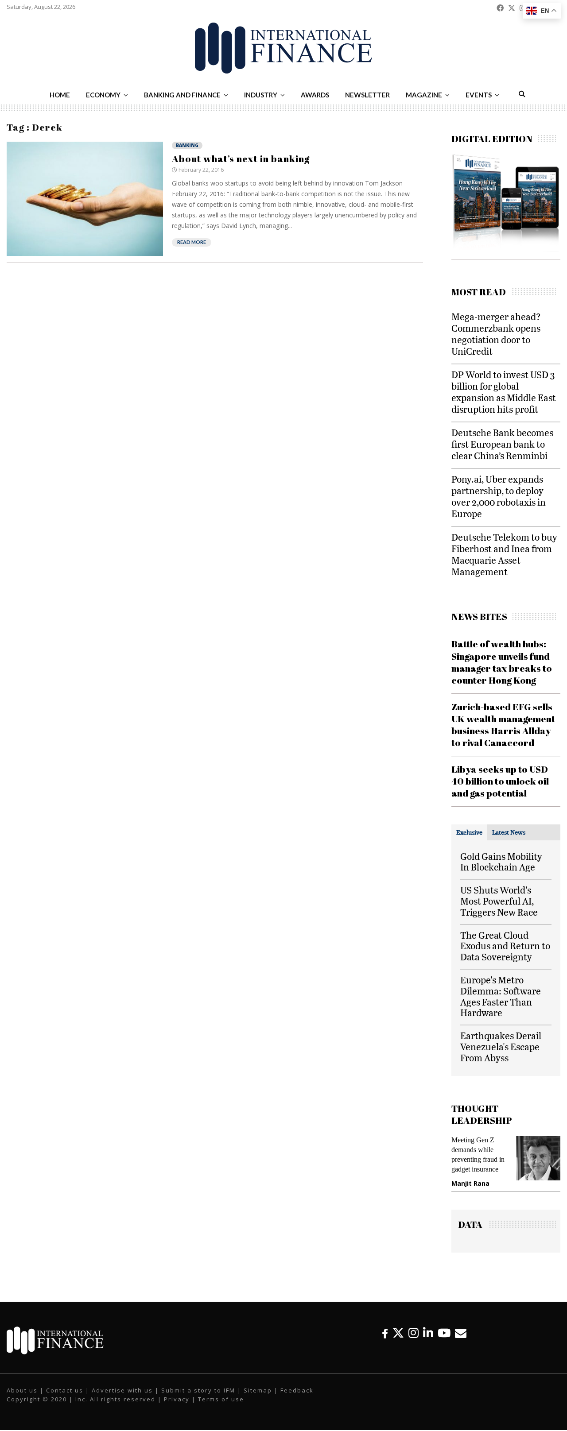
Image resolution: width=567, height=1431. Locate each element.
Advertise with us (122, 1390)
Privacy (177, 1399)
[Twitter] (398, 1333)
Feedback (297, 1390)
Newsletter (367, 95)
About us (22, 1390)
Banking (187, 145)
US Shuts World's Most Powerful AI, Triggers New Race (499, 900)
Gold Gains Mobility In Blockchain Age (501, 862)
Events (479, 95)
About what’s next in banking (241, 158)
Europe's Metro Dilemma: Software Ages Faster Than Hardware (500, 996)
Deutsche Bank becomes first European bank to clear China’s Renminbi (502, 444)
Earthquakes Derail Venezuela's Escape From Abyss (500, 1046)
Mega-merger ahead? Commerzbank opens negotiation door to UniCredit (496, 333)
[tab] (469, 832)
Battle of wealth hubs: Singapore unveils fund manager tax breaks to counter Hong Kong (501, 662)
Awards (315, 95)
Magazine (424, 95)
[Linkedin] (428, 1333)
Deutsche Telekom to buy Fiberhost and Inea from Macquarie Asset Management (504, 554)
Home (60, 95)
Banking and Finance (182, 95)
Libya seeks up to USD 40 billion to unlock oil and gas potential (500, 781)
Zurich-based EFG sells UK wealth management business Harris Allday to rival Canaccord (503, 724)
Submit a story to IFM (198, 1390)
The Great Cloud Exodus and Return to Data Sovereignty (505, 945)
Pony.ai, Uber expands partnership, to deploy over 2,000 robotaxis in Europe (498, 496)
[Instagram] (413, 1333)
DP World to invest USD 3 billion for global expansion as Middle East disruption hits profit (503, 391)
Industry (260, 95)
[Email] (460, 1333)
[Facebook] (385, 1333)
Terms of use (221, 1399)
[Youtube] (444, 1333)
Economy (103, 95)
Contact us (64, 1390)
